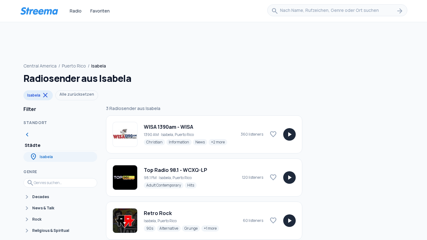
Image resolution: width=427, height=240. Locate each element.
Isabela (38, 95)
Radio (76, 11)
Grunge (192, 228)
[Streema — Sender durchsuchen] (39, 11)
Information (180, 142)
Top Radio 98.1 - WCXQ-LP (175, 170)
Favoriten (100, 11)
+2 (219, 142)
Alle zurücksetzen (76, 94)
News (201, 142)
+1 (211, 228)
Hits (192, 185)
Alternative (170, 228)
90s (151, 228)
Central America (40, 66)
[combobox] (337, 11)
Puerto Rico (74, 66)
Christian (155, 142)
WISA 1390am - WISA (168, 126)
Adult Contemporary (164, 185)
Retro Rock (158, 213)
